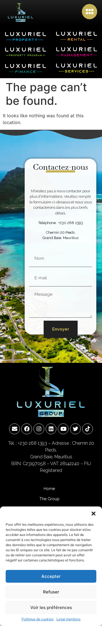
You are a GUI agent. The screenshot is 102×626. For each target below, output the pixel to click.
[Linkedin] (51, 428)
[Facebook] (26, 428)
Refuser (51, 592)
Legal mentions (68, 619)
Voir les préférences (51, 607)
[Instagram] (38, 428)
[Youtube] (63, 428)
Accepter (51, 576)
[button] (93, 513)
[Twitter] (75, 428)
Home (49, 488)
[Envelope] (14, 428)
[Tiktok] (87, 428)
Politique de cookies (38, 619)
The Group (49, 499)
